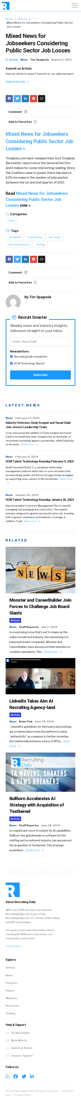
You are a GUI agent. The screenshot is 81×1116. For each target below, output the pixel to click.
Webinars (11, 998)
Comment (15, 112)
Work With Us (18, 1040)
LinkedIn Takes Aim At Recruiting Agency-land (32, 704)
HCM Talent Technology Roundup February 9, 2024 (40, 461)
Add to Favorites (20, 122)
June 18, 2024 (50, 825)
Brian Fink (25, 721)
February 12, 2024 (27, 417)
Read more (27, 444)
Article (13, 59)
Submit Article (16, 81)
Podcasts (11, 982)
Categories (18, 214)
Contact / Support (21, 1055)
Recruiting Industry (19, 244)
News (24, 59)
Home (9, 18)
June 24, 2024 (44, 721)
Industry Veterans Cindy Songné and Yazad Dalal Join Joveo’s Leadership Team (38, 425)
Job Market (15, 237)
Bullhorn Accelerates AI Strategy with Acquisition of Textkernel (36, 805)
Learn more (13, 946)
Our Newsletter (20, 1032)
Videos (10, 990)
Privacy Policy (23, 1094)
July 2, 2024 (49, 626)
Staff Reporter (29, 626)
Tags (14, 231)
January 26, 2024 (26, 494)
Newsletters (19, 351)
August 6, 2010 (61, 59)
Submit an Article (19, 68)
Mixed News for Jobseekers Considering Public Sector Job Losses (37, 199)
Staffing (40, 244)
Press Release (34, 237)
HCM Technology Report (29, 363)
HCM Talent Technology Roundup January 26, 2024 (40, 500)
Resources (12, 1005)
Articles (23, 18)
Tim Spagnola (39, 59)
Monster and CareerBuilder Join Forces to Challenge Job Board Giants (40, 606)
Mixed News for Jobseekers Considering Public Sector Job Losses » (39, 141)
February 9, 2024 (26, 456)
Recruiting (54, 237)
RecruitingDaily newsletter (30, 356)
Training (10, 1013)
